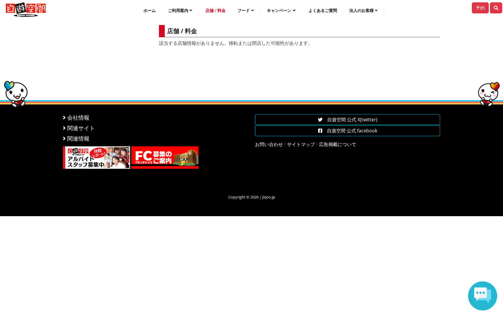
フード (244, 10)
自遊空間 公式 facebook (349, 130)
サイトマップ (301, 144)
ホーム (150, 10)
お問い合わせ (269, 144)
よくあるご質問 (323, 10)
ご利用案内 (178, 10)
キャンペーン (279, 10)
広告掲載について (337, 144)
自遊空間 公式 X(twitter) (350, 119)
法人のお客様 (361, 10)
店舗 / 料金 (216, 10)
